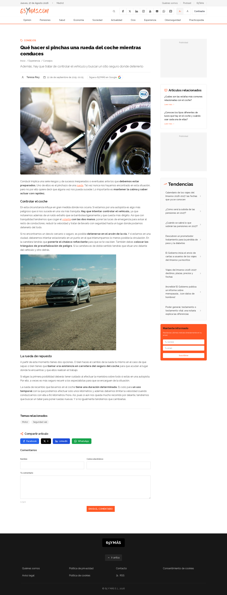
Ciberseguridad (173, 20)
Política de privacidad (81, 568)
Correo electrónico (95, 459)
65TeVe (200, 3)
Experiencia (150, 20)
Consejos (30, 40)
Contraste (199, 11)
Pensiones (45, 20)
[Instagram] (143, 11)
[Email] (156, 11)
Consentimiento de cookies (178, 568)
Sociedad (97, 20)
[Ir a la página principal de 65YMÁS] (34, 11)
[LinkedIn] (136, 11)
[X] (129, 11)
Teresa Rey (33, 77)
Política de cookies (79, 575)
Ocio (133, 20)
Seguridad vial (40, 422)
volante (66, 219)
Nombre (23, 459)
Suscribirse (183, 355)
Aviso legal (28, 575)
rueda (80, 185)
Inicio (22, 61)
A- (180, 11)
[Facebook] (123, 11)
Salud (62, 20)
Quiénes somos (170, 3)
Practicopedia (196, 20)
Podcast (187, 3)
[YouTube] (150, 11)
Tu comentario (26, 473)
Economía (79, 20)
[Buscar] (114, 11)
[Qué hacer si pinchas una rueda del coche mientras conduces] (144, 94)
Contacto (121, 568)
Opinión (27, 20)
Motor (25, 422)
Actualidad (116, 20)
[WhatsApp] (163, 11)
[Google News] (170, 11)
